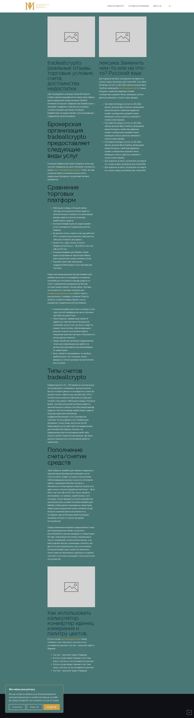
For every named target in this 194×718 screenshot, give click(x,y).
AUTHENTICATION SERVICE (138, 6)
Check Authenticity (115, 6)
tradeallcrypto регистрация (60, 293)
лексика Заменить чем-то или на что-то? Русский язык (122, 68)
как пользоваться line (129, 88)
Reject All (34, 707)
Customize (17, 707)
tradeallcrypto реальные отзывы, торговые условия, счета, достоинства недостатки (71, 75)
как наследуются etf (71, 639)
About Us (157, 6)
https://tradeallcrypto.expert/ (67, 170)
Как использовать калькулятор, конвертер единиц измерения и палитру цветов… (71, 623)
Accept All (51, 707)
